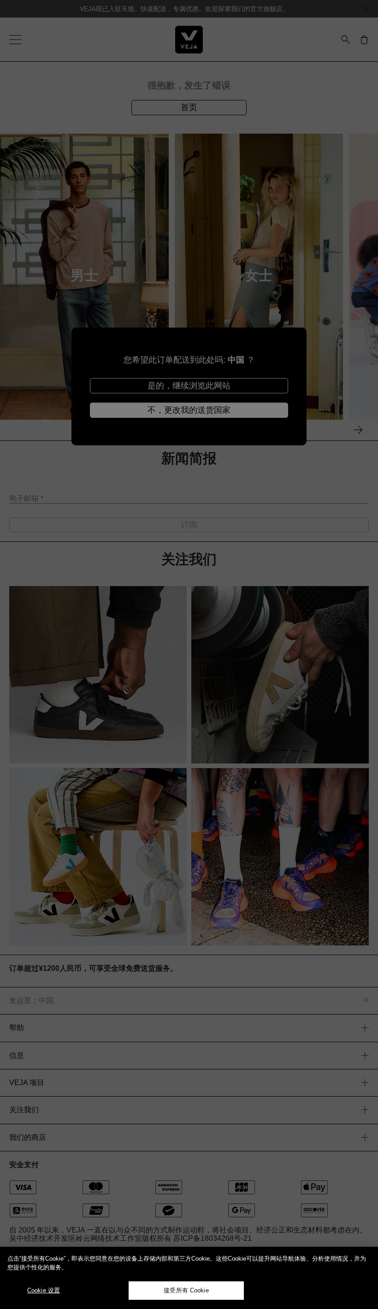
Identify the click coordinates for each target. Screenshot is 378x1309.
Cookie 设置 (43, 1290)
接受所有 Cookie (186, 1290)
